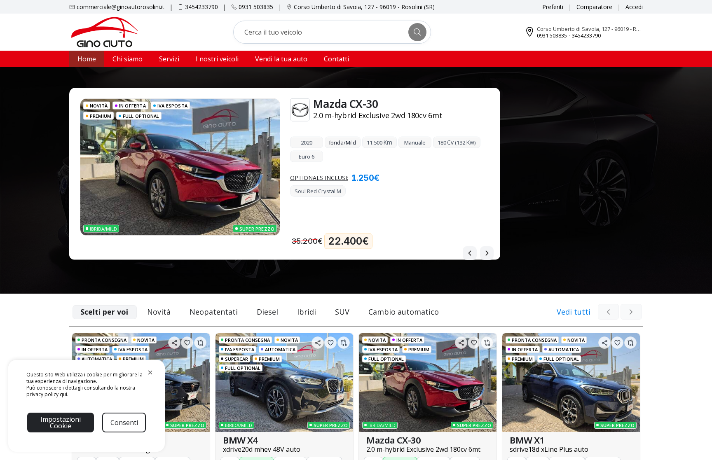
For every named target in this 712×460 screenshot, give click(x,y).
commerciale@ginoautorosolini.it (120, 7)
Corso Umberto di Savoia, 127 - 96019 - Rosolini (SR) (364, 7)
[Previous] (470, 253)
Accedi (634, 7)
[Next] (487, 253)
